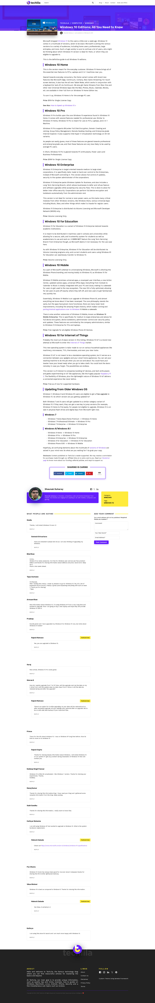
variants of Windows (98, 448)
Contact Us (84, 976)
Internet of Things (77, 343)
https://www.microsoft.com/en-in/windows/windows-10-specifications (64, 845)
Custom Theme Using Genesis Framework (113, 978)
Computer (77, 23)
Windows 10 (63, 41)
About (83, 972)
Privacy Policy (85, 983)
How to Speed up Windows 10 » (63, 105)
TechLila (64, 23)
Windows (89, 23)
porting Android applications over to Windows (61, 309)
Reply (32, 529)
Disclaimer (84, 979)
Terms (83, 986)
